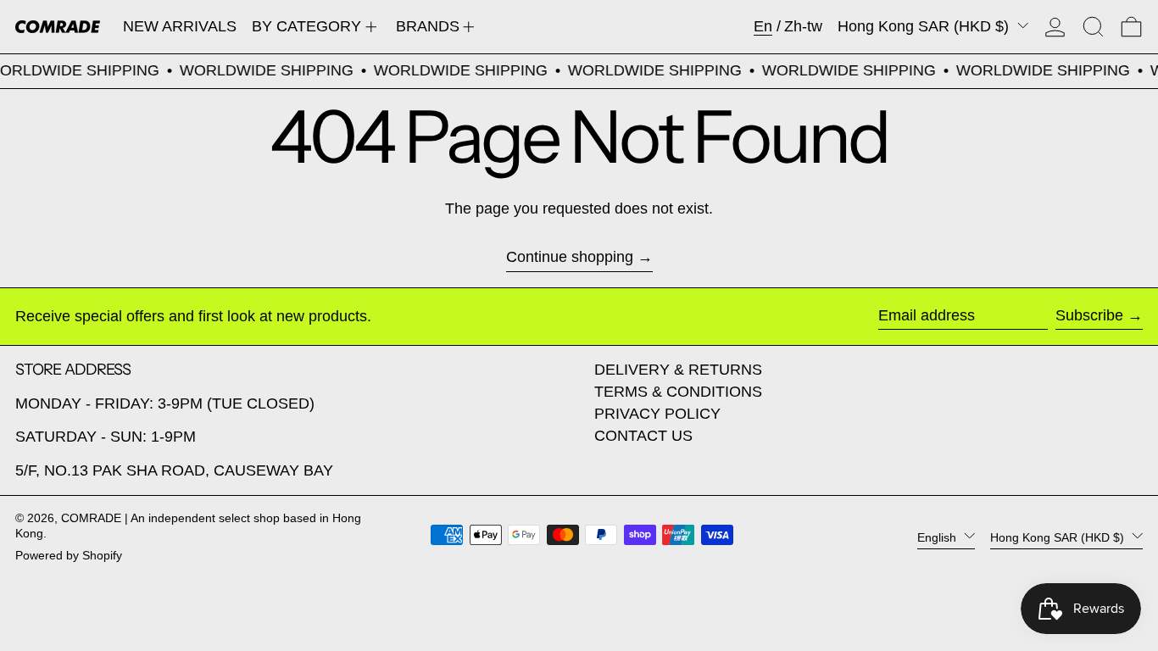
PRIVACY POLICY (657, 413)
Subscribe (1089, 315)
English (938, 536)
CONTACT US (643, 435)
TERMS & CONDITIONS (678, 391)
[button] (1093, 26)
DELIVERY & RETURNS (678, 369)
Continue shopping (569, 256)
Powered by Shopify (68, 555)
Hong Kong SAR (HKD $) (925, 26)
